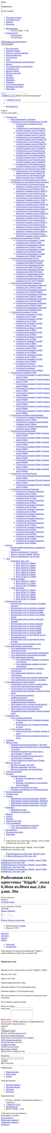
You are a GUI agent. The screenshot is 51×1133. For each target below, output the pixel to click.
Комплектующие (13, 51)
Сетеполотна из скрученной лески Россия (28, 180)
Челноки (9, 819)
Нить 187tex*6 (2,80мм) (26, 568)
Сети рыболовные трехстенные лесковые (28, 680)
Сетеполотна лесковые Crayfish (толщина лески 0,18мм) (29, 329)
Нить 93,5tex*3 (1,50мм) (26, 577)
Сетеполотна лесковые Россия (23, 473)
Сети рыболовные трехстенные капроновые (29, 677)
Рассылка (10, 1092)
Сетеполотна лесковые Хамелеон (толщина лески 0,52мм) (30, 524)
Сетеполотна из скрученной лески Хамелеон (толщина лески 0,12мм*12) (32, 185)
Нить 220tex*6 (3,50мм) (26, 572)
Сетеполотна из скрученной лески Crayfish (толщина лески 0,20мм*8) (30, 165)
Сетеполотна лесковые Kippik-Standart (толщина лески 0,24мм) (32, 427)
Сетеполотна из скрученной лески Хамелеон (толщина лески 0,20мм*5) (31, 226)
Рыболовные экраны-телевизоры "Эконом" (29, 803)
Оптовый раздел (13, 20)
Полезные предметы (14, 87)
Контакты (10, 24)
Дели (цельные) (17, 588)
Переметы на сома (18, 810)
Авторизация (16, 37)
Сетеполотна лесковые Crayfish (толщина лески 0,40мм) (29, 351)
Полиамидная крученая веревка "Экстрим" (29, 745)
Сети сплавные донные (21, 729)
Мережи (9, 814)
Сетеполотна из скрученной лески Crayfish (29, 122)
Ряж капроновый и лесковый (23, 119)
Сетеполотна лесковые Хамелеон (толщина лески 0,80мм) (30, 542)
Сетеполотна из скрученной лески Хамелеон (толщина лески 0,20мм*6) (31, 230)
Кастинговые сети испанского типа (26, 644)
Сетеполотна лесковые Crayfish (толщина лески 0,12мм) (29, 315)
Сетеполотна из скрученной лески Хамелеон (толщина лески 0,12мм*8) (31, 194)
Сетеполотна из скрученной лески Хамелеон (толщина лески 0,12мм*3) (31, 190)
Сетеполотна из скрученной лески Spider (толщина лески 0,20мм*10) (30, 172)
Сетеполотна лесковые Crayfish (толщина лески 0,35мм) (29, 347)
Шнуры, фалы (12, 742)
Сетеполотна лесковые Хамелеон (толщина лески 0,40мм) (30, 515)
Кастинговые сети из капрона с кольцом (28, 608)
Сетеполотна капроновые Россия (25, 258)
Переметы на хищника (20, 812)
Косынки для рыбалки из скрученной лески (29, 789)
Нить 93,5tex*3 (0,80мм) (26, 585)
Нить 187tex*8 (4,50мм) (26, 570)
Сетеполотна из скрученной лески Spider (28, 169)
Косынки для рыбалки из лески (24, 787)
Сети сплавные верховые (21, 718)
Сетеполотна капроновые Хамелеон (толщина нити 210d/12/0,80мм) (31, 291)
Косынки (10, 78)
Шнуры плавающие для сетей (23, 767)
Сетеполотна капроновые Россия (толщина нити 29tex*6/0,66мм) (30, 275)
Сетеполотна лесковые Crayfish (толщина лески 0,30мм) (29, 342)
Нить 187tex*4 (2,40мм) (26, 565)
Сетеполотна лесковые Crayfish (24, 312)
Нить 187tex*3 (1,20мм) (26, 583)
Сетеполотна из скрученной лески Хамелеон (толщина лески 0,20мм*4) (31, 221)
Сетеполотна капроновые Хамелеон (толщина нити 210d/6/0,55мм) (31, 304)
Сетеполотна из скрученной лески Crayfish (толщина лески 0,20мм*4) (30, 152)
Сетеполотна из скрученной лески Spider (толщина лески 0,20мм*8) (30, 176)
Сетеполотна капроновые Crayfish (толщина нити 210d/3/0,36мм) (30, 250)
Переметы (10, 80)
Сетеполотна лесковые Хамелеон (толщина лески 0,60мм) (30, 528)
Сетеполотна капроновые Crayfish (25, 238)
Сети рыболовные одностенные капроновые (30, 653)
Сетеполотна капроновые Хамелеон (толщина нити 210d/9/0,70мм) (31, 309)
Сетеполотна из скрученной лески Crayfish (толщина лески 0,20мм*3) (30, 147)
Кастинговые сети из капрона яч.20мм (27, 610)
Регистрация (16, 35)
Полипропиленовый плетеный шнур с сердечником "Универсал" (27, 757)
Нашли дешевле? (8, 911)
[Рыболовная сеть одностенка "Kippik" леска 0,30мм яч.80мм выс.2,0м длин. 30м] (28, 856)
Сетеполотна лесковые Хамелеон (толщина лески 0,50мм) (30, 519)
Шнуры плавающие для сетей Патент (27, 769)
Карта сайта (11, 1074)
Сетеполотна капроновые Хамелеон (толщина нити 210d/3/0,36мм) (31, 300)
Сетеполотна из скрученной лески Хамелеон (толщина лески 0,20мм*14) (32, 212)
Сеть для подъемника (15, 84)
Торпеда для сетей (13, 821)
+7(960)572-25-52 (13, 100)
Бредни (9, 64)
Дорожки (10, 82)
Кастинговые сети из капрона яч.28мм (27, 612)
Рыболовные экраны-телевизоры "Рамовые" (29, 801)
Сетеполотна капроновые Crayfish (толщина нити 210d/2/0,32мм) (30, 246)
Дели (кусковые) (18, 579)
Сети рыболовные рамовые (22, 657)
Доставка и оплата (14, 17)
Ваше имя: (5, 1008)
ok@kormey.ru (12, 106)
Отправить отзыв (8, 1031)
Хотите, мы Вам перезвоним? (28, 96)
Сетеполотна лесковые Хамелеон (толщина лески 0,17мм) (30, 497)
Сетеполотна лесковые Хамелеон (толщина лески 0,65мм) (30, 533)
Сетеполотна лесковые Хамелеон (25, 489)
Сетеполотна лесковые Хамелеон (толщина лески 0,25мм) (30, 506)
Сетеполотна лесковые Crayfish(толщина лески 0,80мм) (29, 369)
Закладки (10, 1089)
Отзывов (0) (11, 947)
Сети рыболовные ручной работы (20, 62)
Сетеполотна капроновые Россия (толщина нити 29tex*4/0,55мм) (30, 270)
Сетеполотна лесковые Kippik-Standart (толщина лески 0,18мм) (32, 418)
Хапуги (9, 816)
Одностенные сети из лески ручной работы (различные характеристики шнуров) (29, 685)
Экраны (9, 75)
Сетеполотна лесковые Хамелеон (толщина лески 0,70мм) (30, 537)
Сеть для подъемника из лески (24, 828)
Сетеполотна (11, 57)
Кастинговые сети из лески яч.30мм (26, 633)
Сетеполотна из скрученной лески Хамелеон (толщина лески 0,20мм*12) (32, 208)
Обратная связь (12, 1072)
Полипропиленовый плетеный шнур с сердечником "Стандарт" (27, 752)
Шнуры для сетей (13, 73)
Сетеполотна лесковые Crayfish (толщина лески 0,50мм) (29, 356)
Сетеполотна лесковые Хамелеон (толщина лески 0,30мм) (30, 510)
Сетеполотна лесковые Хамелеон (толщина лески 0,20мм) (30, 501)
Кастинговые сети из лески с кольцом (27, 624)
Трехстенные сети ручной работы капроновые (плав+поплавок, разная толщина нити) (30, 711)
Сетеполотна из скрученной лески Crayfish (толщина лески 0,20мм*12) (31, 143)
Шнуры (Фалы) (12, 71)
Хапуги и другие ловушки (17, 53)
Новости (9, 22)
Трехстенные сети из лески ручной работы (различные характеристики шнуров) (29, 705)
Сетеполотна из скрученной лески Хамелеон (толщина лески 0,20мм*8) (31, 235)
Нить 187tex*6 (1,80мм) (26, 597)
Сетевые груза (12, 794)
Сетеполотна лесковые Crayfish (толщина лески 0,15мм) (29, 320)
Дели (8, 60)
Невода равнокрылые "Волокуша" (25, 556)
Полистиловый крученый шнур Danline (27, 760)
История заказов (13, 1087)
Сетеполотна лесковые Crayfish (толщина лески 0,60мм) (29, 360)
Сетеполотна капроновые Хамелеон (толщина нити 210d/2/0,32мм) (31, 295)
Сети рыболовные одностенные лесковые (28, 655)
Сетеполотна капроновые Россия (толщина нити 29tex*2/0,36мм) (30, 261)
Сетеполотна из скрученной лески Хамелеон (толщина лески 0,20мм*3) (31, 217)
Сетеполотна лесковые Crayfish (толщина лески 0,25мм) (29, 338)
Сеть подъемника (13, 823)
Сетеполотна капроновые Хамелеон (26, 283)
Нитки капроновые (14, 792)
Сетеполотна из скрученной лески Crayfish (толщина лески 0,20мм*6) (30, 161)
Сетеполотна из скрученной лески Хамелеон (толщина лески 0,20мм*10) (32, 203)
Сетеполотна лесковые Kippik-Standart (27, 415)
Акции (9, 1076)
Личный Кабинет (13, 1085)
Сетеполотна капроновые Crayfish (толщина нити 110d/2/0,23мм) (30, 241)
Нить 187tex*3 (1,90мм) (26, 563)
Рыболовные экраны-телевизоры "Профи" (29, 798)
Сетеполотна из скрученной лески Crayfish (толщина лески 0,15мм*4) (30, 134)
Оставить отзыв (7, 902)
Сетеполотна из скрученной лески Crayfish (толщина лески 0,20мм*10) (31, 138)
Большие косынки (18, 776)
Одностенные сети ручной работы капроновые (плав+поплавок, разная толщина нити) (30, 691)
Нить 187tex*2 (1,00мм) (26, 581)
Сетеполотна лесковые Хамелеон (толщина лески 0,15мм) (30, 492)
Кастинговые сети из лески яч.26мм (26, 630)
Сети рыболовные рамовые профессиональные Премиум (23, 701)
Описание (10, 944)
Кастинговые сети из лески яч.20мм (26, 628)
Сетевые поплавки (14, 772)
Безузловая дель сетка (20, 561)
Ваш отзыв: (6, 1019)
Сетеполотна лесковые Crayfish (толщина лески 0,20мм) (29, 333)
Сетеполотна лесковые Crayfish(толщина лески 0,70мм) (29, 365)
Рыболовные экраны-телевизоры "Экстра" (29, 805)
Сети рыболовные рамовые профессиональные (22, 696)
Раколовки (10, 89)
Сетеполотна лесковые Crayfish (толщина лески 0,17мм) (29, 324)
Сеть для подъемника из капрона (25, 825)
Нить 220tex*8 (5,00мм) (26, 574)
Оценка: (4, 1026)
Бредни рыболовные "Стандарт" (24, 552)
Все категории (12, 48)
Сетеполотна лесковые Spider (23, 431)
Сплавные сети (12, 69)
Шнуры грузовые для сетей (22, 765)
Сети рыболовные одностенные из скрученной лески (25, 649)
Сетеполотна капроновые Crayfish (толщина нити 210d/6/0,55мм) (30, 255)
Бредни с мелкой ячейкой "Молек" (25, 554)
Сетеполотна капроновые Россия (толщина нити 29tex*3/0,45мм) (30, 266)
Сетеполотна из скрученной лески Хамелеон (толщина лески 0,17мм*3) (31, 199)
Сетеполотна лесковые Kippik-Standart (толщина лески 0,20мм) (32, 423)
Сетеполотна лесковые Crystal (23, 373)
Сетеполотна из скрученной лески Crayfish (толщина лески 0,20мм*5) (30, 156)
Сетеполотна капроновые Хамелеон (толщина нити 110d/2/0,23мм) (31, 286)
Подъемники (11, 830)
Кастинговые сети (13, 55)
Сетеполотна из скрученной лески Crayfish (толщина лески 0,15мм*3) (30, 129)
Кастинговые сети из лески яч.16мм (26, 626)
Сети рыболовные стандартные (19, 66)
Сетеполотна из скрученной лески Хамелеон (30, 182)
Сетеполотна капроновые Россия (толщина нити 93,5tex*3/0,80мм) (30, 279)
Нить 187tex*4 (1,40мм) (26, 594)
